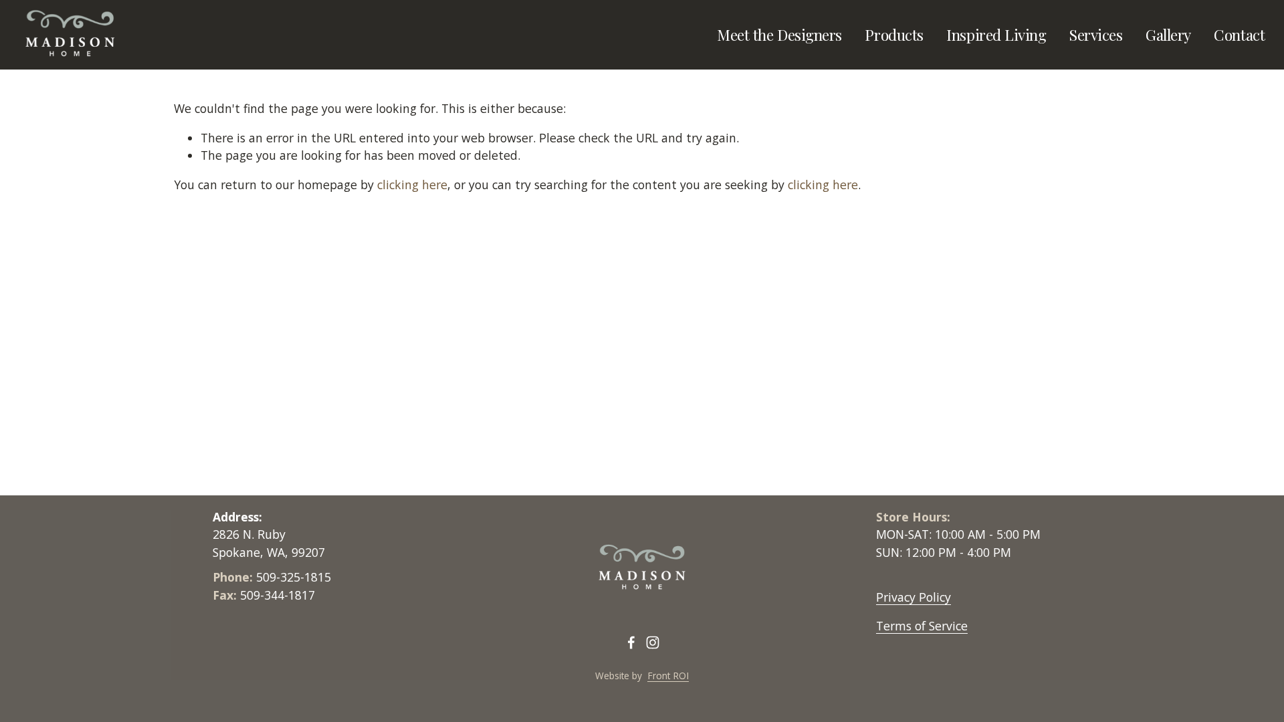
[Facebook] (631, 642)
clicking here (412, 184)
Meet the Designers (779, 34)
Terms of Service (922, 626)
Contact (1239, 34)
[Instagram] (652, 642)
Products (894, 34)
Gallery (1168, 34)
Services (1095, 34)
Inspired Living (996, 34)
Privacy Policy (913, 597)
